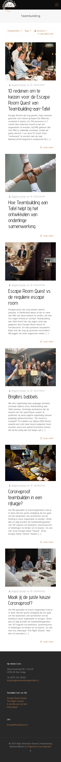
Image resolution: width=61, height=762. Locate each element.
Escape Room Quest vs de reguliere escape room (29, 297)
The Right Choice (15, 701)
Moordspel (12, 707)
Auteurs (41, 30)
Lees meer (48, 147)
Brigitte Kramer (19, 85)
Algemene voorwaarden (39, 746)
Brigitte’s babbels (23, 396)
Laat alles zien (46, 33)
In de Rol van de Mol (17, 704)
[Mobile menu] (56, 4)
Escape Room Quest (17, 698)
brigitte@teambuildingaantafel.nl (23, 680)
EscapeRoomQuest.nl (17, 724)
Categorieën (14, 30)
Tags (26, 30)
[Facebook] (30, 750)
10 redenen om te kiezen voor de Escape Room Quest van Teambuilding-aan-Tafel (29, 100)
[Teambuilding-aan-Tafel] (9, 4)
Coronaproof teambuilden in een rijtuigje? (25, 497)
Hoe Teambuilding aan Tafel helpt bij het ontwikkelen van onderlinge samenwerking (28, 214)
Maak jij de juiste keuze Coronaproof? (29, 600)
